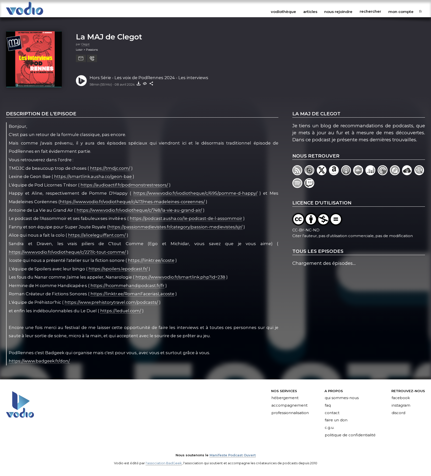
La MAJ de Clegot (109, 36)
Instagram (401, 405)
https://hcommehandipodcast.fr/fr (127, 285)
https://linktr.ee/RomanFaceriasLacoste (132, 293)
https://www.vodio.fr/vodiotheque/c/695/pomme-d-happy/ (195, 193)
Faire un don (336, 420)
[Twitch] (309, 186)
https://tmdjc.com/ (110, 168)
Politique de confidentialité (350, 435)
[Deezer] (371, 173)
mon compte (401, 11)
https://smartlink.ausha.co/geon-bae (93, 176)
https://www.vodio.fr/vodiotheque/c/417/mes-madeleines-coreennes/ (132, 201)
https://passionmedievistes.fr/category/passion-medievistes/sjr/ (175, 226)
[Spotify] (298, 186)
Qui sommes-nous (342, 398)
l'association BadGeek (164, 463)
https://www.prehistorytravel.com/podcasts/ (111, 302)
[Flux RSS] (298, 173)
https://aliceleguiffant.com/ (97, 235)
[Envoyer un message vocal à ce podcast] (92, 58)
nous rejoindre (338, 11)
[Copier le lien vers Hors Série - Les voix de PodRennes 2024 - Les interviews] (151, 83)
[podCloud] (408, 173)
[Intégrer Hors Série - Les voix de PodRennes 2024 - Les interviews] (144, 83)
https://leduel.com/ (120, 310)
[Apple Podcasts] (347, 173)
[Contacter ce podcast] (81, 58)
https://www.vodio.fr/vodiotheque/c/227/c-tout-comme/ (67, 252)
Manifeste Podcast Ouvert (233, 455)
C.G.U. (329, 428)
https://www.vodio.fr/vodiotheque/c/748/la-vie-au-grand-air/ (139, 210)
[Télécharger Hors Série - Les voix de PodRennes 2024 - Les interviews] (138, 83)
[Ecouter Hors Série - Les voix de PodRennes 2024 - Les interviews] (81, 80)
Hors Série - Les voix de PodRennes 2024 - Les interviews (149, 77)
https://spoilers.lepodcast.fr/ (118, 268)
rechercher (370, 11)
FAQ (328, 405)
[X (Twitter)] (323, 173)
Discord (398, 413)
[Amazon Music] (335, 173)
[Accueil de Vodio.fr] (24, 15)
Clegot (85, 44)
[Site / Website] (419, 173)
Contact (332, 413)
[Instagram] (311, 173)
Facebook (401, 398)
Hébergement (285, 398)
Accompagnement (289, 405)
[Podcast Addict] (396, 173)
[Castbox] (359, 173)
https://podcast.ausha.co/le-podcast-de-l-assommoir (186, 218)
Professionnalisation (290, 413)
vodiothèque (283, 11)
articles (310, 11)
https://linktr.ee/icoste (151, 260)
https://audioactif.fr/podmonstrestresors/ (124, 184)
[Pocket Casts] (384, 173)
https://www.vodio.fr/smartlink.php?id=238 (180, 277)
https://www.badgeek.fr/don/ (39, 360)
